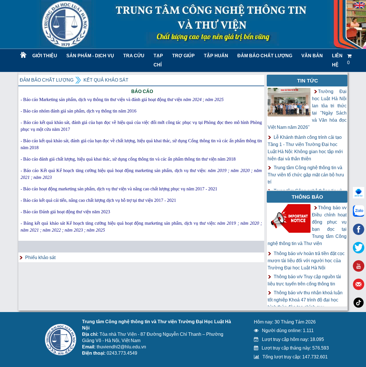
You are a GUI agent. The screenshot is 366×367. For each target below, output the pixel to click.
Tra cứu (133, 55)
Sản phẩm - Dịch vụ (89, 55)
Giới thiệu (44, 55)
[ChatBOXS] (358, 192)
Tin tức (307, 81)
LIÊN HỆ (337, 60)
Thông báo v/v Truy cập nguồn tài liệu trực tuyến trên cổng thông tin (304, 280)
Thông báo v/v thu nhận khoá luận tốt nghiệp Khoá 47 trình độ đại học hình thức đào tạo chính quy (305, 299)
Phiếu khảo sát (40, 257)
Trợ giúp (183, 55)
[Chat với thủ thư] (358, 211)
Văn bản (312, 55)
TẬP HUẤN (216, 55)
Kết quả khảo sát (105, 80)
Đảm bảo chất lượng (264, 55)
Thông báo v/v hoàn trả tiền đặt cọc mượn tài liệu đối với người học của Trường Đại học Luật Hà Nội (306, 260)
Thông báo (307, 197)
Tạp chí (158, 60)
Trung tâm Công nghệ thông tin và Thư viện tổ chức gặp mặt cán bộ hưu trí (306, 174)
